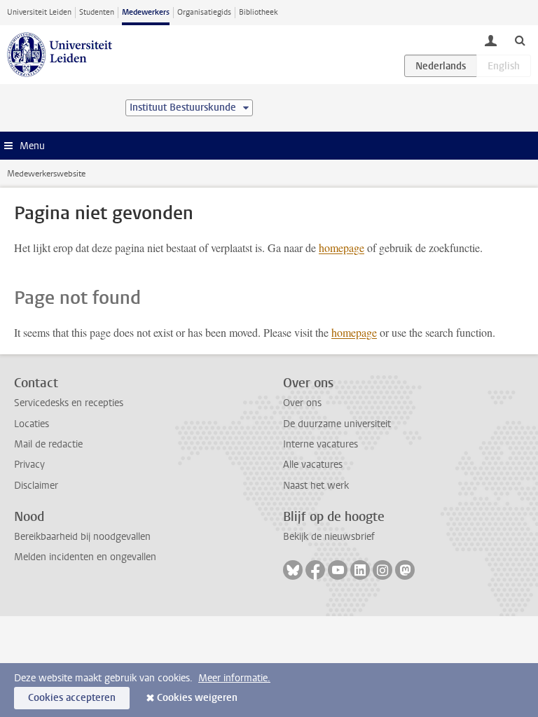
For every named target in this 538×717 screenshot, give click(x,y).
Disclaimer (36, 485)
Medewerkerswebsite (46, 173)
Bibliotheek (258, 12)
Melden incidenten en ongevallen (85, 557)
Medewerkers (146, 12)
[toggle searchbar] (520, 40)
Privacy (29, 464)
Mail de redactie (48, 444)
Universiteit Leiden (39, 12)
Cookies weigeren (197, 697)
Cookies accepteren (72, 697)
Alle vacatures (313, 464)
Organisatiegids (204, 12)
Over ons (302, 403)
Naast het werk (316, 485)
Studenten (96, 12)
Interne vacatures (320, 444)
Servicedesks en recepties (68, 403)
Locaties (31, 424)
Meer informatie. (234, 678)
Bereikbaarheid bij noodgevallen (82, 536)
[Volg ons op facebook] (315, 570)
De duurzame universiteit (337, 424)
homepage (341, 247)
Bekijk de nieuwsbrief (329, 536)
